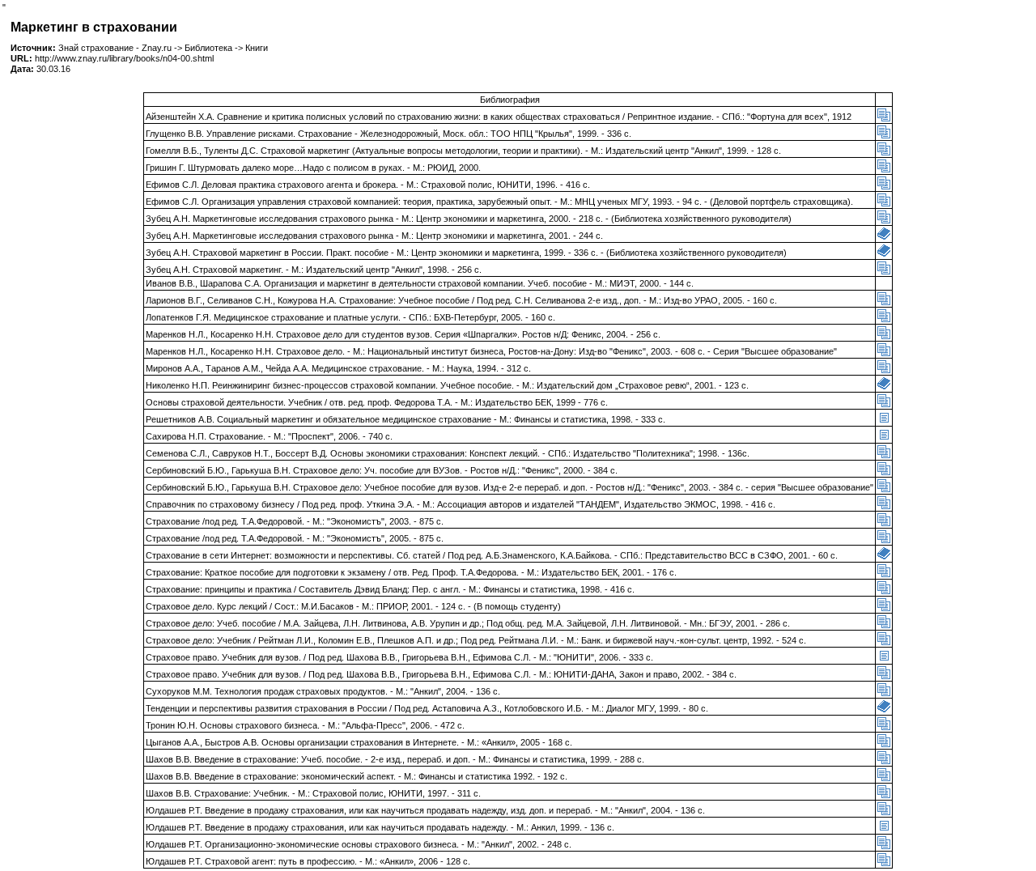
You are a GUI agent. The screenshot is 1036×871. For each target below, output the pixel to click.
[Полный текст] (883, 237)
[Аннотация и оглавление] (883, 118)
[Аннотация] (883, 421)
